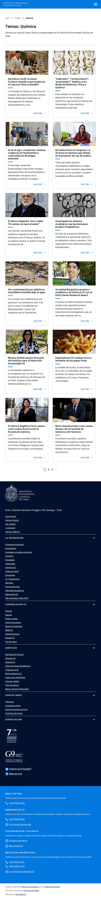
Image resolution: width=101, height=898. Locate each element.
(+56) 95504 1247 (17, 866)
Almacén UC (10, 658)
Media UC (9, 630)
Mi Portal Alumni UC (13, 674)
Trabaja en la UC (12, 670)
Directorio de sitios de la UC (16, 709)
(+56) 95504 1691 (17, 862)
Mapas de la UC (11, 594)
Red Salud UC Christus (14, 655)
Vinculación (10, 560)
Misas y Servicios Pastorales (17, 689)
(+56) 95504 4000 (17, 803)
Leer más (39, 113)
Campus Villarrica (12, 532)
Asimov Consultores (30, 887)
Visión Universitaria (13, 623)
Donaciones (10, 575)
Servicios (11, 648)
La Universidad (14, 538)
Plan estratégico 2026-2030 (16, 598)
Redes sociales (11, 619)
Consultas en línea (12, 706)
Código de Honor (12, 571)
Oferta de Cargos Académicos (17, 666)
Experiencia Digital (52, 887)
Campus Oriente (12, 520)
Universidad (10, 564)
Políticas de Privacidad (18, 769)
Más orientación (16, 846)
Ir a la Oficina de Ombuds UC (21, 872)
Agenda (8, 615)
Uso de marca (11, 642)
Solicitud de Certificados (15, 678)
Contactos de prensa (13, 713)
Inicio (7, 18)
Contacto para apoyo (18, 841)
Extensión (9, 556)
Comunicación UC (16, 604)
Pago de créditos (12, 681)
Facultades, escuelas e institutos (18, 552)
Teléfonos (9, 702)
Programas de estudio (14, 545)
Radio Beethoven (12, 634)
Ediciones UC (10, 568)
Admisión (9, 583)
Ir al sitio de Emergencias (20, 824)
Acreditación (13, 720)
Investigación (10, 548)
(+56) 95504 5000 (17, 819)
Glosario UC (10, 638)
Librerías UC (10, 662)
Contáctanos (13, 695)
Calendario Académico (14, 591)
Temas (18, 18)
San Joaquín (10, 524)
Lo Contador (10, 528)
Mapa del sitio (14, 774)
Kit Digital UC (21, 894)
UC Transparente (12, 579)
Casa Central (10, 516)
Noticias (8, 611)
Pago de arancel (12, 685)
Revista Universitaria (13, 626)
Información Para (12, 587)
